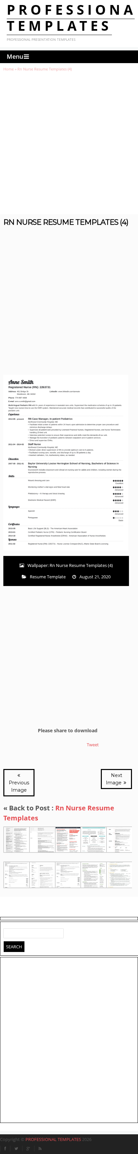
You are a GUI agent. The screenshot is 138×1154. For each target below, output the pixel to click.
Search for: (9, 932)
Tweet (93, 745)
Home (8, 68)
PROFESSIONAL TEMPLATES (53, 1139)
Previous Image (19, 786)
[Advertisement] (69, 143)
